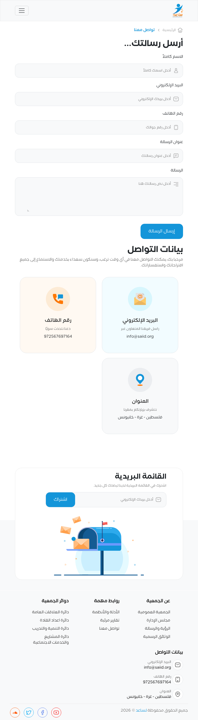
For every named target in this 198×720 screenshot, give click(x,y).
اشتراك (60, 499)
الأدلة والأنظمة (106, 612)
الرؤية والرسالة (157, 629)
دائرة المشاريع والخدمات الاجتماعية (51, 640)
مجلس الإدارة (158, 620)
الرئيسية (169, 30)
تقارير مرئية (110, 620)
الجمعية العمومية (154, 612)
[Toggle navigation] (21, 10)
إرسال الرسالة (161, 231)
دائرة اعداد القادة (54, 620)
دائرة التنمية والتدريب (50, 629)
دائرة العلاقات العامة (50, 612)
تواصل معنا (109, 629)
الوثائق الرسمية (156, 637)
